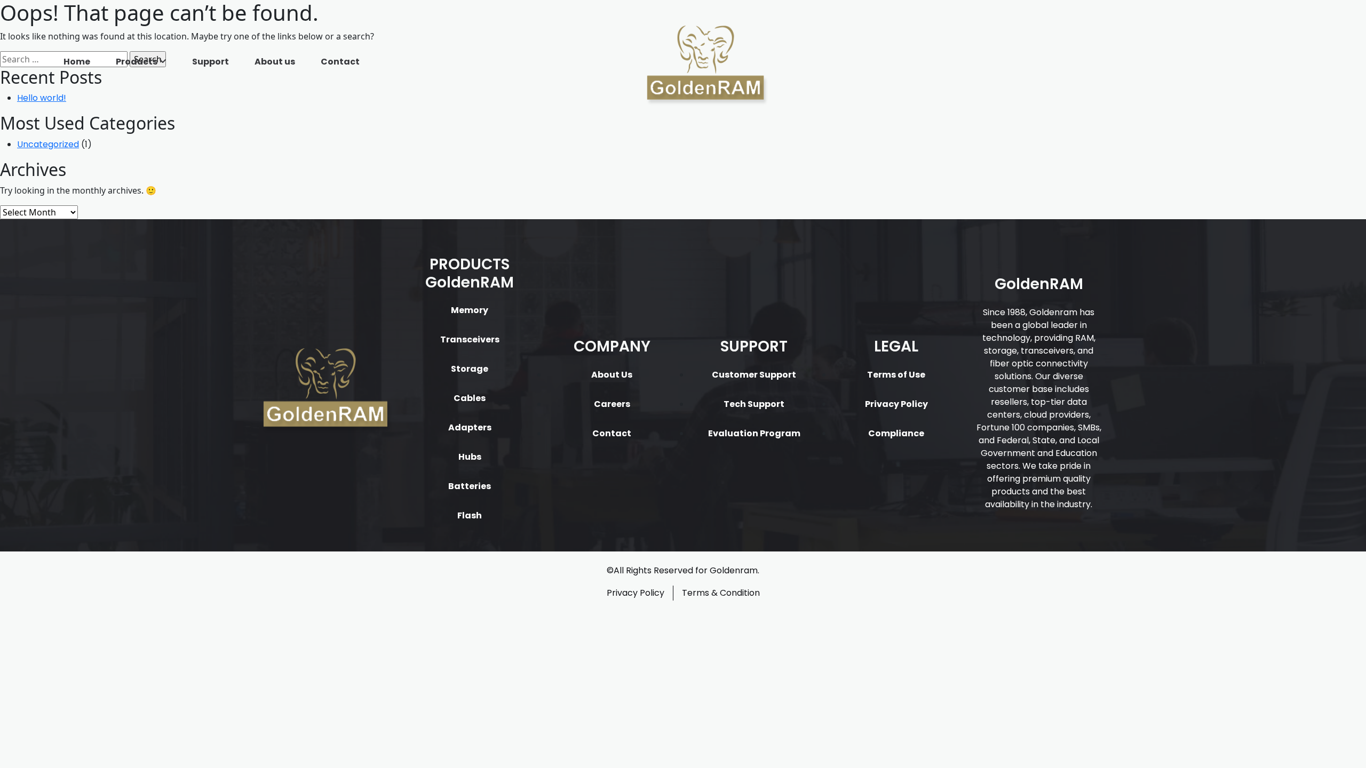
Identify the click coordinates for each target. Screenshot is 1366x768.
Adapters (469, 427)
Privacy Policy (896, 404)
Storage (469, 369)
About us (275, 61)
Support (210, 61)
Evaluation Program (754, 433)
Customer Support (754, 375)
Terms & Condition (721, 593)
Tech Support (754, 404)
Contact (340, 61)
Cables (470, 398)
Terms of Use (896, 375)
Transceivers (469, 339)
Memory (469, 310)
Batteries (469, 486)
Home (76, 61)
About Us (611, 375)
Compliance (896, 433)
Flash (469, 515)
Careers (612, 404)
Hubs (469, 457)
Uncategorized (48, 144)
